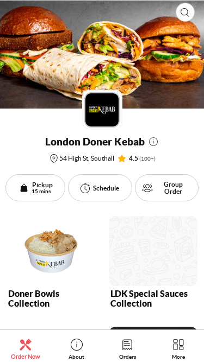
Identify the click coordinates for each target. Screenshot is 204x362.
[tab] (25, 348)
